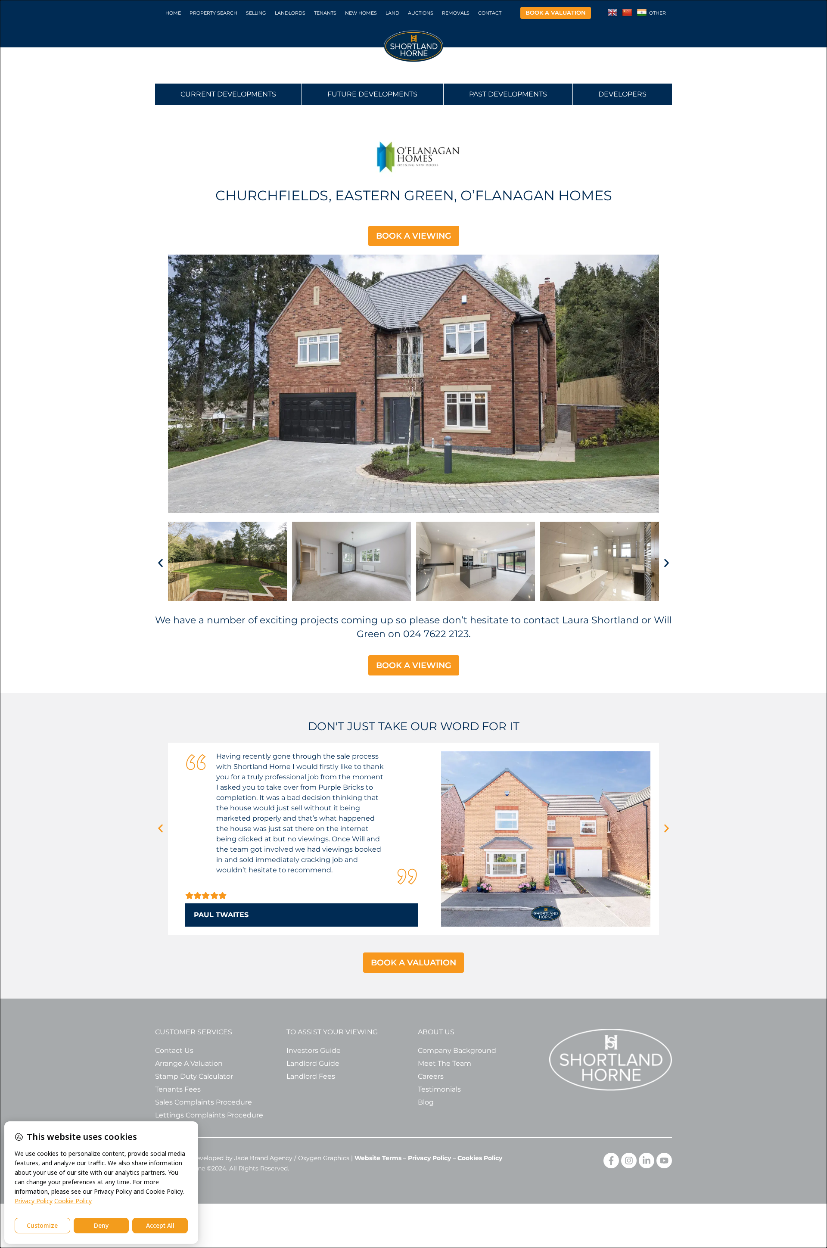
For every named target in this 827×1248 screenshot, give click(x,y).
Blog (426, 1102)
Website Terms (377, 1158)
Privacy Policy (429, 1158)
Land (392, 13)
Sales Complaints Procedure (203, 1102)
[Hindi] (641, 13)
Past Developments (508, 94)
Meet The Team (444, 1063)
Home (173, 13)
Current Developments (228, 94)
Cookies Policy (479, 1158)
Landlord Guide (312, 1063)
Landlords (290, 13)
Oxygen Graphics (323, 1158)
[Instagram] (629, 1160)
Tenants (325, 13)
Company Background (457, 1050)
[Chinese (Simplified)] (627, 13)
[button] (160, 563)
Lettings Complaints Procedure (209, 1115)
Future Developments (372, 94)
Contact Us (174, 1050)
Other (657, 13)
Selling (256, 13)
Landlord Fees (310, 1076)
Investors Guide (313, 1050)
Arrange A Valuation (189, 1063)
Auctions (420, 13)
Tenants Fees (178, 1089)
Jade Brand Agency (263, 1158)
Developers (622, 94)
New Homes (361, 13)
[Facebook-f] (611, 1160)
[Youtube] (664, 1160)
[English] (612, 13)
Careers (431, 1076)
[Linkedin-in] (646, 1160)
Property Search (213, 13)
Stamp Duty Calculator (194, 1076)
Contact (489, 13)
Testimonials (439, 1089)
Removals (455, 13)
